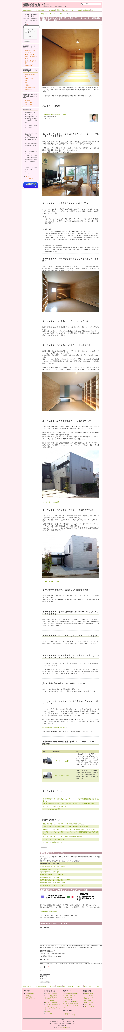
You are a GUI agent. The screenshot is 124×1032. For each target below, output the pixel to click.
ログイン (93, 10)
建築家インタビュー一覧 (51, 1002)
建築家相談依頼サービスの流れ (46, 10)
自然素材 (75, 993)
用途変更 (65, 1005)
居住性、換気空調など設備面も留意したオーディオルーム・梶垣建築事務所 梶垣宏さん (69, 803)
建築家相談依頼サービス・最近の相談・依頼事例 (55, 880)
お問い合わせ (28, 89)
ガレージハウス (67, 999)
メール (25, 24)
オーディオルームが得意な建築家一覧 (54, 806)
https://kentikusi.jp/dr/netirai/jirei (48, 911)
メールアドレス (45, 959)
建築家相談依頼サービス (32, 993)
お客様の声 (59, 10)
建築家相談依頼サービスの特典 (49, 872)
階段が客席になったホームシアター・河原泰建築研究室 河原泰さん (63, 824)
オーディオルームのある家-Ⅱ (62, 775)
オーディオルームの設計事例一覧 (53, 809)
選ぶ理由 (27, 100)
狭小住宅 (69, 995)
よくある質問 (78, 10)
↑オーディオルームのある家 (50, 502)
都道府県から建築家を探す (52, 993)
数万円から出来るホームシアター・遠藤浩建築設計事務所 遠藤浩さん (64, 837)
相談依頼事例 (66, 10)
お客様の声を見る (31, 185)
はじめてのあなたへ (30, 54)
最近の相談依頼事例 (30, 87)
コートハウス (74, 1005)
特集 (60, 14)
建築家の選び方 (29, 65)
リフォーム (75, 995)
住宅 (64, 997)
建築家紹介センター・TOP (30, 10)
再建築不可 (74, 1001)
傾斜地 (65, 995)
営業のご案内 (87, 1000)
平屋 (69, 1005)
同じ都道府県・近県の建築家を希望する (53, 953)
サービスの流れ (29, 78)
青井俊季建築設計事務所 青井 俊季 (55, 114)
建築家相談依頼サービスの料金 (49, 877)
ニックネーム (44, 967)
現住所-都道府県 (45, 974)
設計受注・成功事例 (70, 1015)
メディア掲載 (87, 1004)
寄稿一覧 (47, 1011)
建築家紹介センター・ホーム (49, 14)
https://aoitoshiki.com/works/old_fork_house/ (54, 727)
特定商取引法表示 (88, 1002)
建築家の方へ (68, 1013)
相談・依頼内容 (45, 927)
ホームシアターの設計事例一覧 (52, 842)
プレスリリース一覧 (89, 1006)
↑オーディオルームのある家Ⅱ (51, 581)
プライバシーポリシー (89, 997)
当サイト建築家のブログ (51, 997)
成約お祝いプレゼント (31, 999)
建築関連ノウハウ (49, 999)
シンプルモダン (67, 1001)
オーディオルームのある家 (61, 761)
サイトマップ (95, 986)
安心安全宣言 (86, 10)
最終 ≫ (31, 178)
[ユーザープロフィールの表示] (93, 121)
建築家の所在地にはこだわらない (51, 956)
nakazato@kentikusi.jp (64, 1027)
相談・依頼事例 (67, 986)
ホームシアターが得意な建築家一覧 (54, 839)
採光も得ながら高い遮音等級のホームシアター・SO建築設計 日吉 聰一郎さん (67, 826)
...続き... (65, 1007)
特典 (26, 80)
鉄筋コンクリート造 (68, 1003)
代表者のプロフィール (89, 993)
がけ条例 (76, 1003)
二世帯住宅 (69, 997)
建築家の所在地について (48, 951)
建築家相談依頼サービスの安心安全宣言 (52, 885)
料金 (72, 10)
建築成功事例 (29, 997)
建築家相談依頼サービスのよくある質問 (52, 883)
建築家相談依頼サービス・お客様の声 (51, 874)
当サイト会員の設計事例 (51, 995)
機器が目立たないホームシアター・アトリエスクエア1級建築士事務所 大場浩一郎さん (69, 829)
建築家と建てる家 (67, 993)
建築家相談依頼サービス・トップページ (52, 866)
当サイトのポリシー (89, 995)
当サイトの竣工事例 (50, 1000)
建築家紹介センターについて (91, 999)
